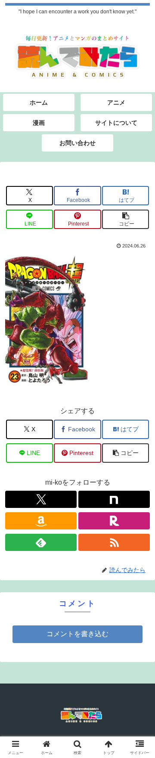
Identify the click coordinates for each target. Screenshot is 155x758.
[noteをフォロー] (114, 499)
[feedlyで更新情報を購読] (41, 542)
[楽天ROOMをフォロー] (114, 520)
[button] (125, 219)
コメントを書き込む (77, 633)
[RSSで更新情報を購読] (114, 542)
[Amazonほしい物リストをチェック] (41, 520)
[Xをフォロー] (41, 499)
